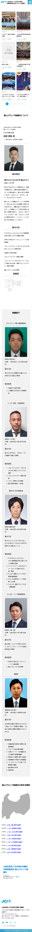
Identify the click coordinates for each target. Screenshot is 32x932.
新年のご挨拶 (5, 64)
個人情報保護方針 (11, 926)
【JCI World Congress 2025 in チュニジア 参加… (8, 95)
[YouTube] (7, 922)
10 (21, 104)
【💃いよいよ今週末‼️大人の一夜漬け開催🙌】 (23, 95)
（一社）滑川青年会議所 (13, 845)
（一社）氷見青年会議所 (13, 838)
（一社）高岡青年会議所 (13, 828)
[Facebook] (10, 922)
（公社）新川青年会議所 (13, 835)
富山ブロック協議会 (7, 39)
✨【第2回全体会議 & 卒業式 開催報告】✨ (23, 65)
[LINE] (3, 922)
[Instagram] (14, 922)
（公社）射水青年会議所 (13, 852)
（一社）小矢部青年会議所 (14, 842)
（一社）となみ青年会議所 (14, 832)
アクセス (4, 926)
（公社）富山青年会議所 (13, 825)
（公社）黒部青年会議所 (13, 849)
